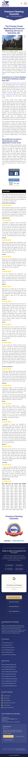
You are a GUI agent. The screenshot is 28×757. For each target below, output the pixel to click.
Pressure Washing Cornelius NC (8, 674)
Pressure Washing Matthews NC (8, 666)
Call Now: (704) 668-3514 (14, 597)
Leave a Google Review (14, 611)
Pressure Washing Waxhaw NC (8, 683)
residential (4, 59)
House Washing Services (7, 642)
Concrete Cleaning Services (7, 649)
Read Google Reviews (14, 606)
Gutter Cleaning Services (7, 652)
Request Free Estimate (14, 601)
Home (7, 16)
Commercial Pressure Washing (8, 654)
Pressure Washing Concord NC (8, 676)
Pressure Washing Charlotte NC (8, 664)
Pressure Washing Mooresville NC (9, 678)
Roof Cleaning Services (6, 645)
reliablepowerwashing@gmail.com (9, 718)
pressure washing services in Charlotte (17, 83)
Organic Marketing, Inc (21, 749)
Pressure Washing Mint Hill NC (8, 669)
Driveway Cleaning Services (7, 647)
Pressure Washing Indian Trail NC (9, 681)
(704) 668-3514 (18, 541)
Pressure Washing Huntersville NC (9, 671)
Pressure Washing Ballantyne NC (9, 685)
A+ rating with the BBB (10, 94)
